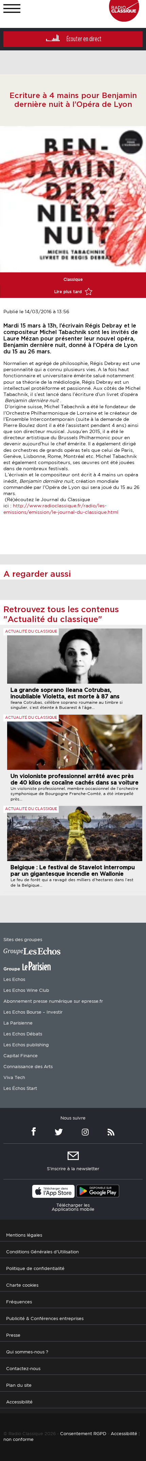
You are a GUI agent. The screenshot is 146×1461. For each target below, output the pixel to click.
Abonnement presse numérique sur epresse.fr (53, 1001)
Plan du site (19, 1385)
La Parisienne (18, 1023)
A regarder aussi (37, 574)
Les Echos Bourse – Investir (32, 1012)
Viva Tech (14, 1078)
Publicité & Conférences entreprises (45, 1319)
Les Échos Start (20, 1089)
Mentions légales (24, 1235)
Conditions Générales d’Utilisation (42, 1252)
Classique (73, 279)
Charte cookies (22, 1285)
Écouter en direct (84, 39)
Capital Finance (20, 1056)
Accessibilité (19, 1402)
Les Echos (14, 980)
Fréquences (19, 1302)
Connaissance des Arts (28, 1067)
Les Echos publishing (26, 1045)
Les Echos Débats (22, 1034)
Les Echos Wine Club (26, 990)
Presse (13, 1335)
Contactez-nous (23, 1369)
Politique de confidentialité (35, 1269)
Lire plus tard (68, 292)
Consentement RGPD (83, 1434)
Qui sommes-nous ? (27, 1352)
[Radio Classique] (124, 20)
